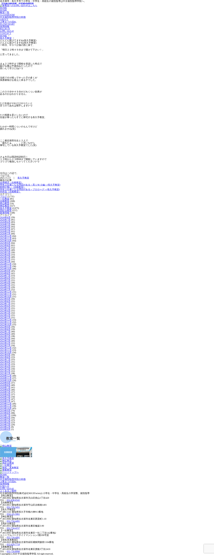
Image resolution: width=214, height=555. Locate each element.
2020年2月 (5, 399)
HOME (3, 9)
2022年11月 (6, 322)
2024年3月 (5, 285)
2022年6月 (5, 334)
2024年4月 (5, 282)
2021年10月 (6, 352)
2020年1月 (5, 401)
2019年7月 (5, 415)
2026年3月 (5, 229)
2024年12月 (6, 264)
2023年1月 (5, 317)
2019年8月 (5, 413)
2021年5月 (5, 364)
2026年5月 (5, 224)
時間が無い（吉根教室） (13, 187)
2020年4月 (5, 394)
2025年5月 (5, 252)
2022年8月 (5, 329)
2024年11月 (6, 266)
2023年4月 (5, 310)
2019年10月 (6, 408)
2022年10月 (6, 324)
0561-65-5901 (13, 514)
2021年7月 (5, 359)
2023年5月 (5, 308)
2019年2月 (5, 427)
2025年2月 (5, 259)
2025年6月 (5, 250)
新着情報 (4, 212)
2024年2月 (5, 287)
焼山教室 (4, 203)
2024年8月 (5, 273)
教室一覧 (7, 13)
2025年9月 (5, 243)
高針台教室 (6, 210)
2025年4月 (5, 254)
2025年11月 (6, 238)
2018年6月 (5, 429)
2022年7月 (5, 331)
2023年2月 (5, 315)
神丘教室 (4, 206)
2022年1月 (5, 345)
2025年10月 (6, 240)
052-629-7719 (13, 544)
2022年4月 (5, 338)
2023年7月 (5, 303)
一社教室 (4, 199)
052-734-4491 (13, 521)
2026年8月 (5, 217)
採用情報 (5, 27)
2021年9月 (5, 355)
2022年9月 (5, 327)
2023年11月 (6, 294)
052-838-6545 (13, 500)
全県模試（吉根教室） (11, 182)
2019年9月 (5, 410)
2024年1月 (5, 289)
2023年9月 (5, 299)
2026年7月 (5, 219)
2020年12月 (6, 376)
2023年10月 (6, 296)
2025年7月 (5, 247)
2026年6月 (5, 222)
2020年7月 (5, 387)
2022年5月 (5, 336)
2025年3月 (5, 257)
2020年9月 (5, 382)
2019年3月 (5, 424)
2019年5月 (5, 420)
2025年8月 (5, 245)
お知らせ (4, 486)
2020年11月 (6, 378)
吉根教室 (4, 201)
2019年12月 (6, 403)
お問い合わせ (7, 32)
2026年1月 (5, 233)
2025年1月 (5, 261)
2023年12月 (6, 292)
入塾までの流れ (8, 23)
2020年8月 (5, 385)
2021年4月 (5, 366)
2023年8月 (5, 301)
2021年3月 (5, 369)
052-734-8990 (13, 551)
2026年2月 (5, 231)
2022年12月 (6, 320)
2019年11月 (6, 406)
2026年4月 (5, 226)
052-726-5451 (13, 507)
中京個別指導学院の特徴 (13, 18)
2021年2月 (5, 371)
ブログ (3, 196)
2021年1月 (5, 373)
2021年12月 (6, 348)
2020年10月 (6, 380)
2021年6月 (5, 362)
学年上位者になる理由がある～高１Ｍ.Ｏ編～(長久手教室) (30, 185)
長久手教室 (6, 38)
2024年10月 (6, 268)
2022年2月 (5, 343)
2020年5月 (5, 392)
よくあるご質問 (8, 491)
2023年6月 (5, 306)
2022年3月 (5, 341)
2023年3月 (5, 313)
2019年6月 (5, 417)
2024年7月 (5, 275)
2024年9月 (5, 271)
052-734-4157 (13, 528)
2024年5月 (5, 280)
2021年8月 (5, 357)
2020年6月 (5, 389)
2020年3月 (5, 396)
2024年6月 (5, 278)
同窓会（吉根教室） (10, 192)
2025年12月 (6, 236)
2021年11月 (6, 350)
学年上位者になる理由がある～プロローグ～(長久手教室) (30, 189)
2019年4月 (5, 422)
